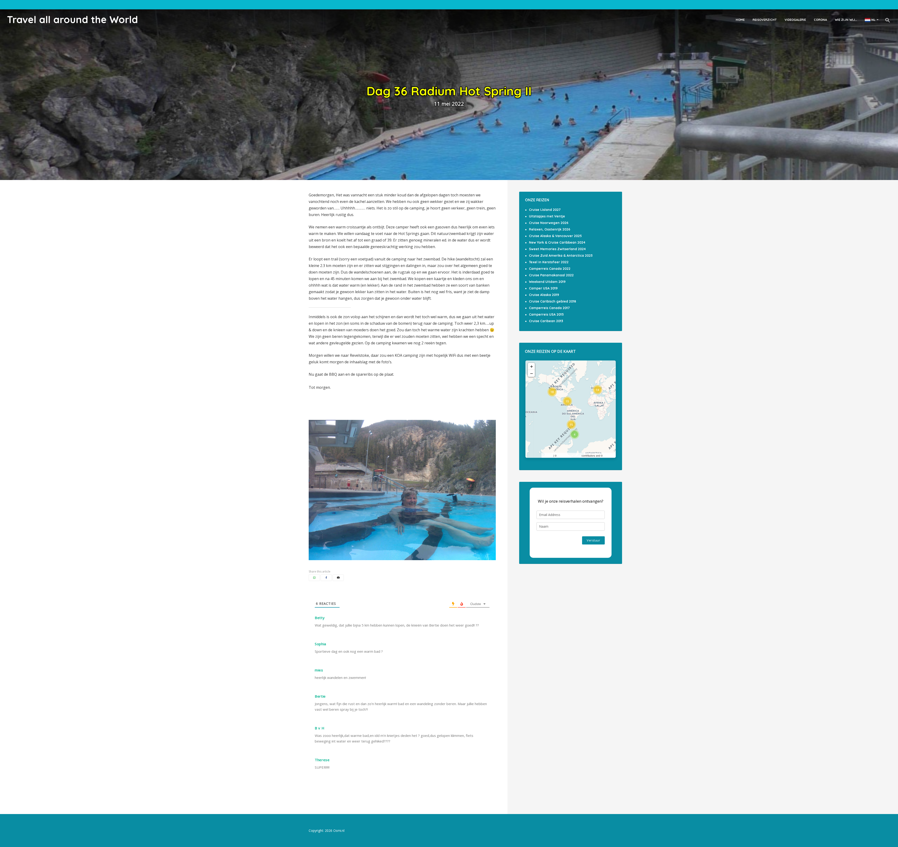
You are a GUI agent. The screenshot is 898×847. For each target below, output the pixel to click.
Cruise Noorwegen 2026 (548, 223)
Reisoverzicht (765, 20)
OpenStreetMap (569, 455)
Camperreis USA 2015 (546, 314)
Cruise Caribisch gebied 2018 (552, 301)
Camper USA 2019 (543, 288)
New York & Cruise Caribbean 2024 (557, 242)
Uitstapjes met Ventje (547, 216)
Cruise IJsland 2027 (545, 210)
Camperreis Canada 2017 (549, 308)
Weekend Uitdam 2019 (547, 282)
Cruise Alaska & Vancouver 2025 (555, 236)
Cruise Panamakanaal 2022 (551, 275)
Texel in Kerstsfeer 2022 (548, 262)
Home (740, 20)
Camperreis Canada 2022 (549, 269)
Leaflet (548, 455)
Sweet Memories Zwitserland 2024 (557, 249)
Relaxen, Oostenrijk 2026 (549, 229)
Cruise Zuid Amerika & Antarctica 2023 (561, 255)
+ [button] (531, 366)
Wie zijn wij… (846, 20)
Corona (820, 20)
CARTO (609, 455)
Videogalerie (795, 20)
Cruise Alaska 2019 (544, 295)
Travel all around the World (72, 19)
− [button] (531, 373)
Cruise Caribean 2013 (546, 321)
